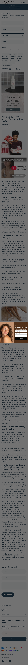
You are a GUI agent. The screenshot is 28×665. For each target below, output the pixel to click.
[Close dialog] (26, 322)
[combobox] (20, 336)
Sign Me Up (20, 338)
